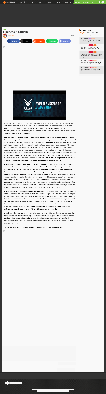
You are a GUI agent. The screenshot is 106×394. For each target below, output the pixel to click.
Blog (4, 29)
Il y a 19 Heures (91, 54)
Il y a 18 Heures (91, 39)
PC (76, 2)
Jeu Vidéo (22, 2)
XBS (83, 2)
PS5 (79, 2)
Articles (88, 32)
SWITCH (87, 2)
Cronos (12, 35)
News (93, 32)
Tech (32, 2)
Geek (40, 2)
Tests (58, 2)
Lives (97, 32)
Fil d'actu (82, 32)
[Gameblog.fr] (8, 2)
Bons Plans (68, 2)
